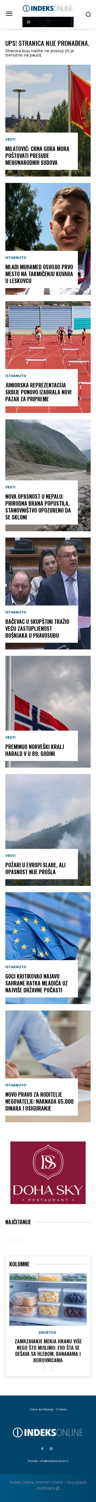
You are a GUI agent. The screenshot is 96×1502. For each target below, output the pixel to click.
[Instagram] (51, 1449)
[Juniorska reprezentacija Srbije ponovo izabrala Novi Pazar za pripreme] (48, 357)
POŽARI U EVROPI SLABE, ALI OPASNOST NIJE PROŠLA (35, 868)
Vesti (10, 139)
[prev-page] (8, 1240)
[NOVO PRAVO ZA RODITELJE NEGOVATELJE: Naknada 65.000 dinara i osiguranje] (48, 1066)
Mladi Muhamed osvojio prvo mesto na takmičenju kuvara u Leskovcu (39, 274)
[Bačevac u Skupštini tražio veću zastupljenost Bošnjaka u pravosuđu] (48, 593)
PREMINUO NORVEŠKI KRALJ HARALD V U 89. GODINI (34, 750)
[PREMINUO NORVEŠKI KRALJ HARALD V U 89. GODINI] (48, 712)
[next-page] (51, 1370)
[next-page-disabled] (17, 1240)
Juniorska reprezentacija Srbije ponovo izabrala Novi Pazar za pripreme (38, 392)
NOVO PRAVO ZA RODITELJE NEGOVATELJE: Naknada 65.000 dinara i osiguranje (39, 1101)
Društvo (47, 1332)
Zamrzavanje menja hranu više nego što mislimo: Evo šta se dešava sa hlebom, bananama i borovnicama (48, 1350)
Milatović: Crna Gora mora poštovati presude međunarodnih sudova (37, 155)
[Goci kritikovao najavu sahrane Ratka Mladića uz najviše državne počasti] (48, 948)
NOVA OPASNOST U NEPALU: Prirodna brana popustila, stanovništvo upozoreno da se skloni (38, 506)
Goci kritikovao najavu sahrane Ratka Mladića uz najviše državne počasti (36, 983)
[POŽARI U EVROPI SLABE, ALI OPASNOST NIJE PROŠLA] (48, 830)
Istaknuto (15, 257)
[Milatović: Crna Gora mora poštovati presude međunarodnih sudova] (48, 121)
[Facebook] (42, 1449)
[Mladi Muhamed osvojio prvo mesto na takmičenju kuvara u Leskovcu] (48, 239)
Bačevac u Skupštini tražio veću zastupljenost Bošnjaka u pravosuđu (37, 628)
